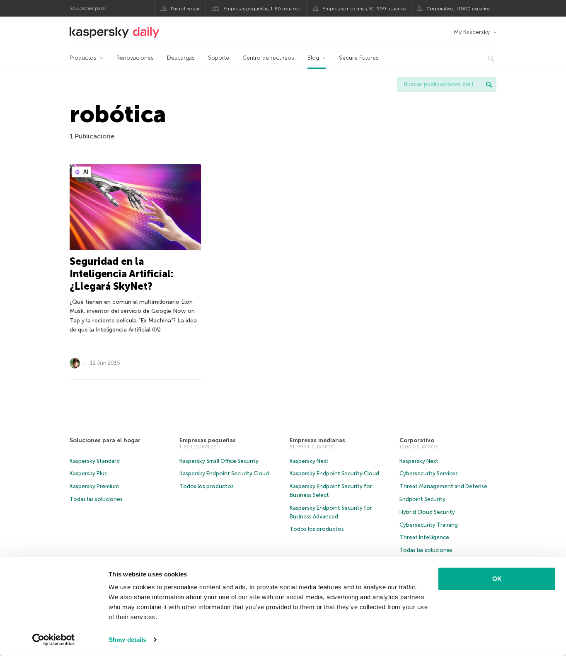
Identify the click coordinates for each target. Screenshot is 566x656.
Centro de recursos (268, 57)
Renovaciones (135, 57)
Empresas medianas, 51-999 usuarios (364, 9)
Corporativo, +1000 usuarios (458, 9)
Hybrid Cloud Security (427, 512)
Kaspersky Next (309, 461)
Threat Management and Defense (443, 486)
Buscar (488, 84)
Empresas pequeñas (207, 440)
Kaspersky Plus (88, 473)
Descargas (181, 57)
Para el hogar (185, 9)
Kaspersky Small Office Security (219, 461)
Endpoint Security (422, 499)
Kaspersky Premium (94, 486)
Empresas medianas (317, 440)
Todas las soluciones (96, 499)
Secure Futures (359, 57)
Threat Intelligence (424, 537)
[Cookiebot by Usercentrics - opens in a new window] (53, 640)
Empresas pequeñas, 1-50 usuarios (261, 9)
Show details (127, 639)
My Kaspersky (472, 32)
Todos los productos (206, 486)
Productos (83, 57)
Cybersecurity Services (428, 473)
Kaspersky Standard (95, 461)
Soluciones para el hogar (105, 440)
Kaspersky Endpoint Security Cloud (224, 473)
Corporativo (416, 440)
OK (497, 578)
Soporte (218, 57)
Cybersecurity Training (428, 525)
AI (85, 172)
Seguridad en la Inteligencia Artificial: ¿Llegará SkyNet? (122, 273)
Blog (313, 57)
